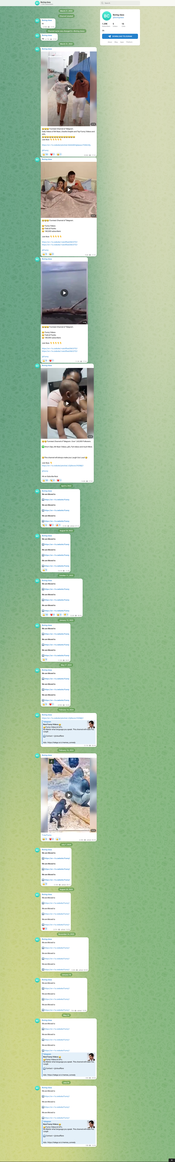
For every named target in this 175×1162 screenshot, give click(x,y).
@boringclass (118, 17)
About (110, 42)
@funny (45, 471)
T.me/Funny (47, 835)
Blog (116, 42)
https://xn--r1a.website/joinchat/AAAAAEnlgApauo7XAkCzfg (66, 145)
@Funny (45, 150)
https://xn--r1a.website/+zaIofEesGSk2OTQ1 (60, 242)
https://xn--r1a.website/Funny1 (57, 903)
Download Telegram (122, 36)
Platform (129, 42)
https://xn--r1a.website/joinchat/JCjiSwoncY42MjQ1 (63, 466)
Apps (122, 42)
